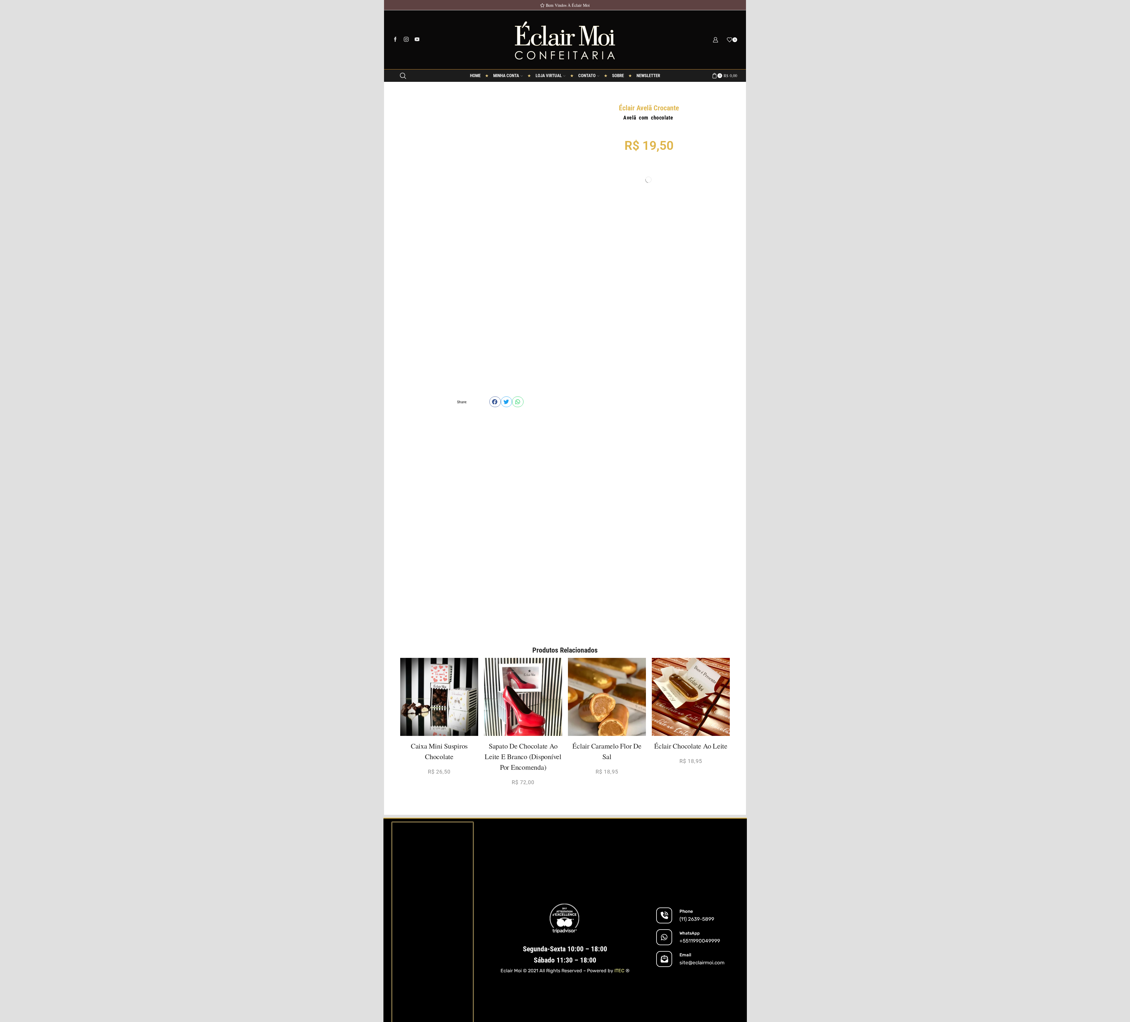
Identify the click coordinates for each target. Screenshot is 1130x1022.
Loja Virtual (549, 75)
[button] (495, 401)
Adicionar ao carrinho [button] (442, 726)
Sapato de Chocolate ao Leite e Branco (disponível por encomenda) (523, 756)
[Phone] (664, 915)
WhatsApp (689, 933)
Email (685, 955)
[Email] (664, 959)
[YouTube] (417, 40)
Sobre (618, 75)
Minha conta (506, 75)
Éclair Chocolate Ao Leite (690, 746)
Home (475, 75)
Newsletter (648, 75)
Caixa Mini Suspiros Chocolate (439, 751)
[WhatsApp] (664, 937)
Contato (587, 75)
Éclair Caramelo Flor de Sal (606, 751)
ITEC (619, 970)
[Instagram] (406, 40)
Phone (686, 911)
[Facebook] (395, 40)
